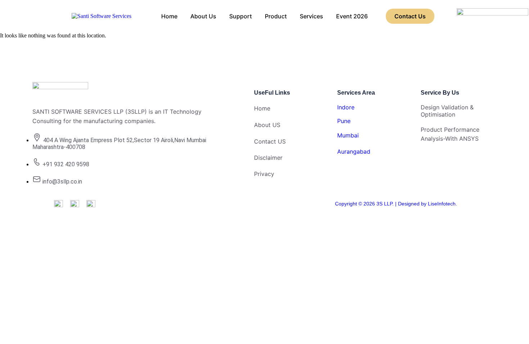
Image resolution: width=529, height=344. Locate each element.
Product (276, 16)
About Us (203, 16)
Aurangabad (353, 151)
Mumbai (348, 135)
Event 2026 (352, 16)
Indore (345, 107)
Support (240, 16)
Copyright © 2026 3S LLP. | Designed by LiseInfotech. (396, 204)
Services (311, 16)
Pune (344, 121)
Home (169, 16)
